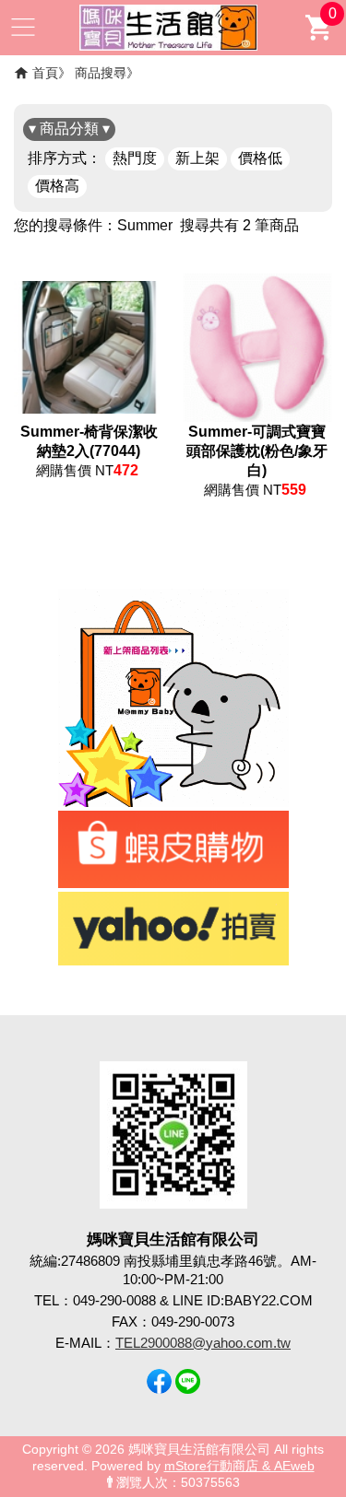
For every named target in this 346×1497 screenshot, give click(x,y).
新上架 (197, 158)
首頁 (45, 72)
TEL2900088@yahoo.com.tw (203, 1343)
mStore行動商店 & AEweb (239, 1466)
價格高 (57, 185)
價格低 (260, 158)
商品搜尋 (100, 72)
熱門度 (135, 158)
